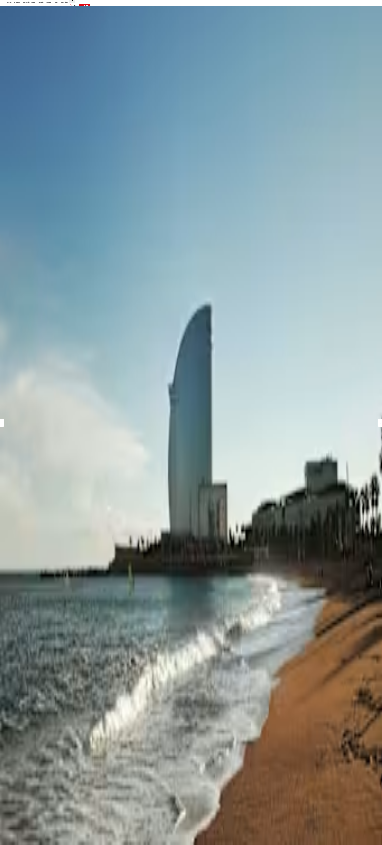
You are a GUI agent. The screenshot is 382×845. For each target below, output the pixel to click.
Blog (56, 2)
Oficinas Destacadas (13, 2)
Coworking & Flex (29, 2)
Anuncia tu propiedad (45, 2)
